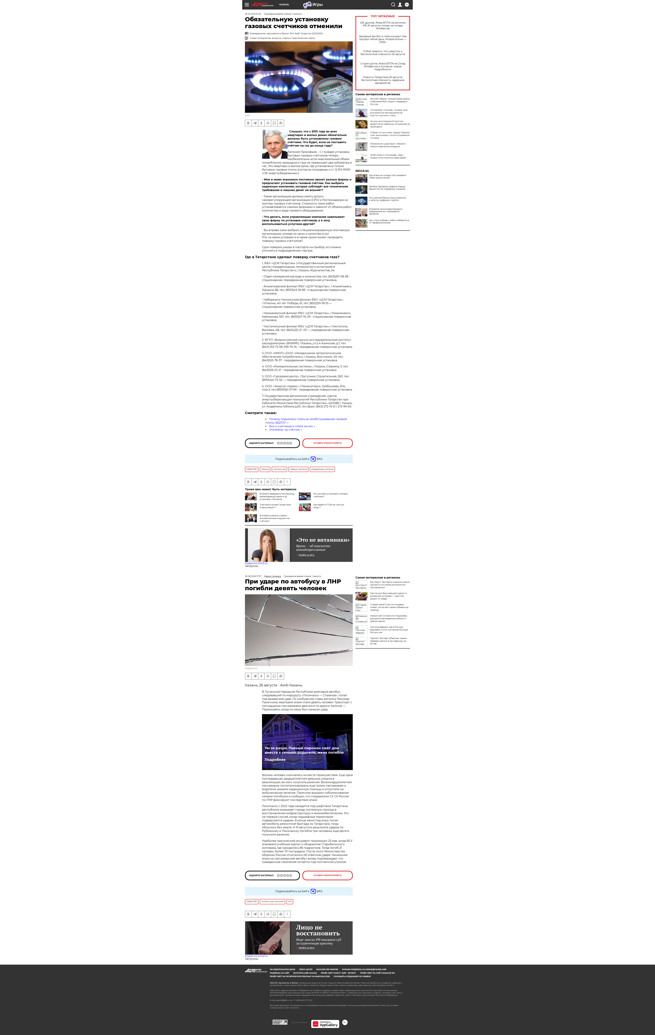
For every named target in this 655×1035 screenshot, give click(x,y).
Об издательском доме (282, 969)
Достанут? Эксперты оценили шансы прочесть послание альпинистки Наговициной (390, 585)
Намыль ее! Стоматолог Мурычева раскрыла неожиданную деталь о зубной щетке (388, 618)
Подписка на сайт (279, 973)
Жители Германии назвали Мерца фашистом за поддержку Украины (387, 187)
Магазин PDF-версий (327, 969)
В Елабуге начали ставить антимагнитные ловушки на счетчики (274, 518)
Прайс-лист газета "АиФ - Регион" (338, 973)
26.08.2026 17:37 (253, 576)
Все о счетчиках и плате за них (291, 426)
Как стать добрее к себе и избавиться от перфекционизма (389, 221)
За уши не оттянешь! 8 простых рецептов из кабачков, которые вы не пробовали (390, 124)
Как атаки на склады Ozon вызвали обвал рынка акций (387, 176)
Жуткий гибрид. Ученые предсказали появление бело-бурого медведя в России (390, 101)
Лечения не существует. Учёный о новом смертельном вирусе (388, 145)
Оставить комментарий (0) (328, 443)
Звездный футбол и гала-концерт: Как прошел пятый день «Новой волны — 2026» (383, 39)
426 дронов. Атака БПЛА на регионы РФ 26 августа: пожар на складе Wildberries (383, 25)
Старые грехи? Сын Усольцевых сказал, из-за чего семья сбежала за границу (389, 607)
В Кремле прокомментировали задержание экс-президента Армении (385, 211)
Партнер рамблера (299, 1022)
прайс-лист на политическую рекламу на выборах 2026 (300, 976)
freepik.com (251, 668)
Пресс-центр (305, 969)
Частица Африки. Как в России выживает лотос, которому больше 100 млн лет (389, 630)
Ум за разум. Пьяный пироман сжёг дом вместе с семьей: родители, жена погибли (304, 750)
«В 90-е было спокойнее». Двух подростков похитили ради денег (388, 156)
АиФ (247, 115)
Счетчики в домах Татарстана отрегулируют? (275, 506)
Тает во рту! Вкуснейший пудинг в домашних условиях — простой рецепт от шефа (388, 596)
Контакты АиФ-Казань (305, 973)
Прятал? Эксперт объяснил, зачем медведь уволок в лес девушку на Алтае (388, 641)
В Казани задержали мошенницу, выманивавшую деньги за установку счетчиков (277, 496)
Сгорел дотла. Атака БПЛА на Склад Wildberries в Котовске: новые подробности (382, 66)
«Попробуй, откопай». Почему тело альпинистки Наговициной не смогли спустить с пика (389, 113)
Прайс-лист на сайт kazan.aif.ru (377, 973)
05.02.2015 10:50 (253, 14)
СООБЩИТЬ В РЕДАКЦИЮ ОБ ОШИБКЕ (352, 976)
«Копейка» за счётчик (284, 429)
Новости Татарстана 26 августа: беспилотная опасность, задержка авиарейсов (382, 80)
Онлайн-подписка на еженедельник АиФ (364, 969)
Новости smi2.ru (256, 563)
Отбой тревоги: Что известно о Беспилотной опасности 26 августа (383, 53)
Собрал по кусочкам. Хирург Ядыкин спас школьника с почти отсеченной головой (390, 135)
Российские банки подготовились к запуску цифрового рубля (387, 199)
